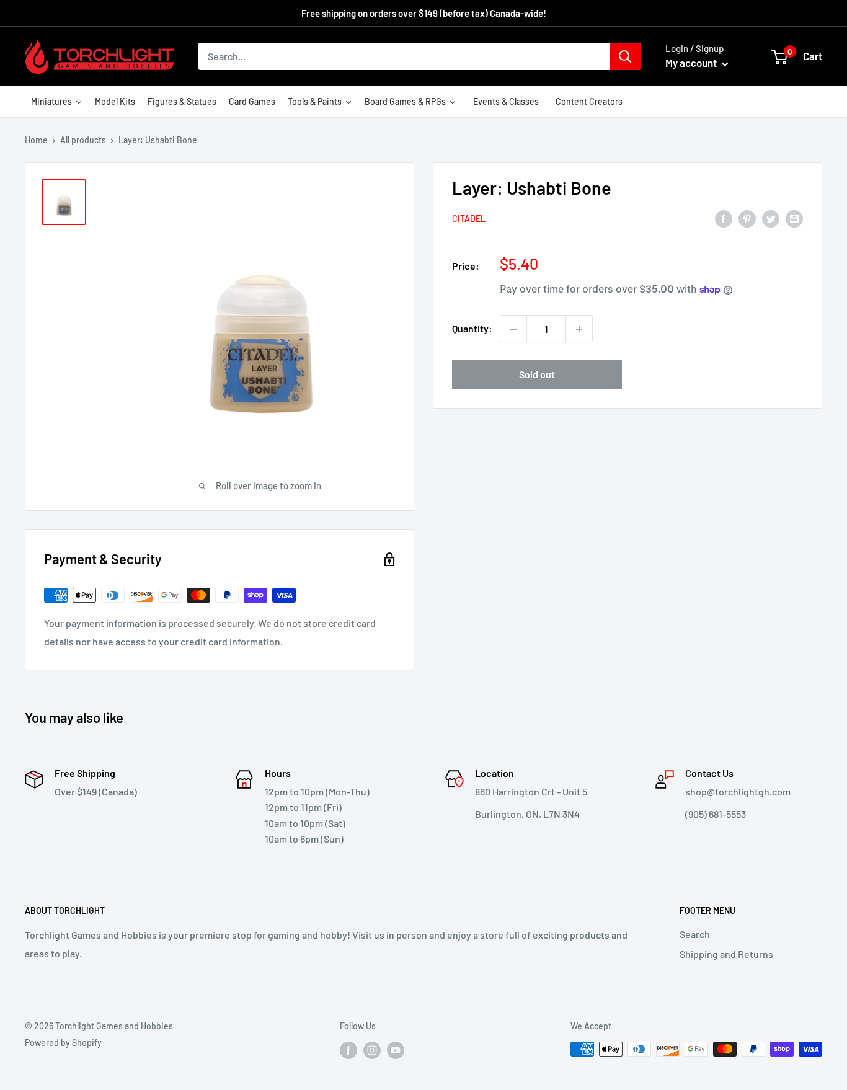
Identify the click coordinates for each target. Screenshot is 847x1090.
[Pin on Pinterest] (747, 218)
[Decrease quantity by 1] (513, 329)
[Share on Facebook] (723, 218)
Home (36, 140)
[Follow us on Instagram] (372, 1050)
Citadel (469, 218)
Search (695, 934)
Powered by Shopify (63, 1042)
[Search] (625, 56)
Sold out (537, 375)
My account (692, 62)
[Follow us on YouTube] (395, 1050)
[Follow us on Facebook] (348, 1050)
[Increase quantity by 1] (579, 329)
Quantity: (472, 329)
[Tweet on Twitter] (770, 218)
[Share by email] (794, 218)
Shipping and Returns (726, 954)
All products (83, 140)
